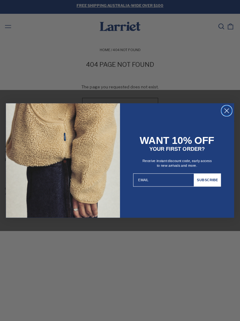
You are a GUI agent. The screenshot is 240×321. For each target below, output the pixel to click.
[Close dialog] (227, 111)
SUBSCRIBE (207, 180)
